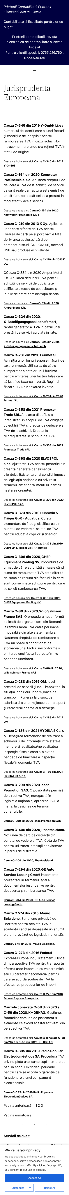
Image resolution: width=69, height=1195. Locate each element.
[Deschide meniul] (34, 71)
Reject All (49, 1187)
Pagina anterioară (17, 1105)
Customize (17, 1187)
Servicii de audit (17, 1136)
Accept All (34, 1177)
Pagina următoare (17, 1115)
